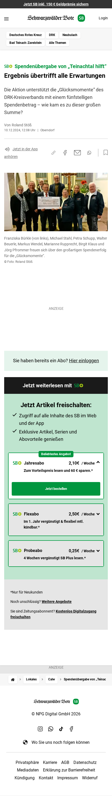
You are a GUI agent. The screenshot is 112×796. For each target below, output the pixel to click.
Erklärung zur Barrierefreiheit (69, 770)
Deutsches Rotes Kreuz (25, 35)
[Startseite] (12, 679)
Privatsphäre (27, 762)
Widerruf (90, 777)
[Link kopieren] (53, 152)
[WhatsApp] (51, 728)
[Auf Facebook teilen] (65, 152)
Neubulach (70, 35)
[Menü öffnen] (6, 18)
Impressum (67, 777)
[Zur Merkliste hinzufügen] (104, 152)
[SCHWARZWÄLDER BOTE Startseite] (56, 18)
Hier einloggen (84, 360)
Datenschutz (85, 762)
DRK (52, 35)
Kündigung (25, 777)
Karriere (50, 762)
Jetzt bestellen (56, 489)
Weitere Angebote (57, 601)
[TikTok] (61, 728)
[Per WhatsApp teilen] (89, 152)
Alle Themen (57, 43)
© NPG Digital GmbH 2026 (56, 713)
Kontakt (46, 777)
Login (103, 18)
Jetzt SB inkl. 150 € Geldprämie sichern (56, 4)
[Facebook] (71, 728)
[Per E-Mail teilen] (77, 152)
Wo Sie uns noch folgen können (61, 742)
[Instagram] (40, 728)
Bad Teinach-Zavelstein (25, 43)
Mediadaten (28, 770)
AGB (65, 762)
